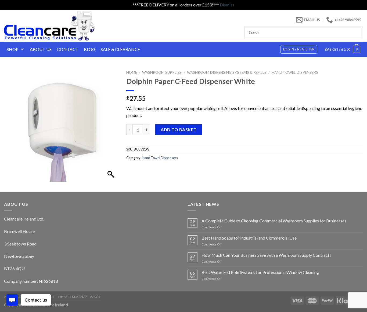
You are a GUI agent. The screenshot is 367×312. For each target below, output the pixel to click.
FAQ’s (95, 297)
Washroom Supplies (162, 72)
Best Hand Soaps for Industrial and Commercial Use (249, 237)
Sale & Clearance (120, 49)
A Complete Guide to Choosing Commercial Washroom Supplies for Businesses (274, 220)
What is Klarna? (72, 297)
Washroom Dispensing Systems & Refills (227, 72)
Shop (13, 49)
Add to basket (178, 129)
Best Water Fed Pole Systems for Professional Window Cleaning (260, 272)
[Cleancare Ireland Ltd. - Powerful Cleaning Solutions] (57, 26)
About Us (41, 49)
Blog (89, 49)
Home (131, 72)
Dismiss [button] (227, 4)
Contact (67, 49)
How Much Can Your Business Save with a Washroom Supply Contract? (266, 255)
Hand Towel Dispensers (295, 72)
